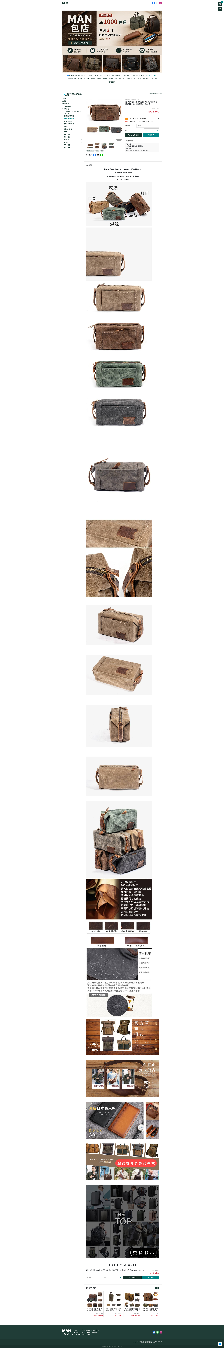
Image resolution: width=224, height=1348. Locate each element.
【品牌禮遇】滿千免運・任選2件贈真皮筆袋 (73, 112)
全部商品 (76, 1332)
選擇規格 (127, 126)
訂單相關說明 (86, 1330)
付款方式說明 (86, 1332)
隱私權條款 (95, 1332)
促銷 (127, 121)
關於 (76, 1330)
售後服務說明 (95, 1330)
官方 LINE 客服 (76, 1334)
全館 (127, 119)
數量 (126, 130)
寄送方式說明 (86, 1334)
